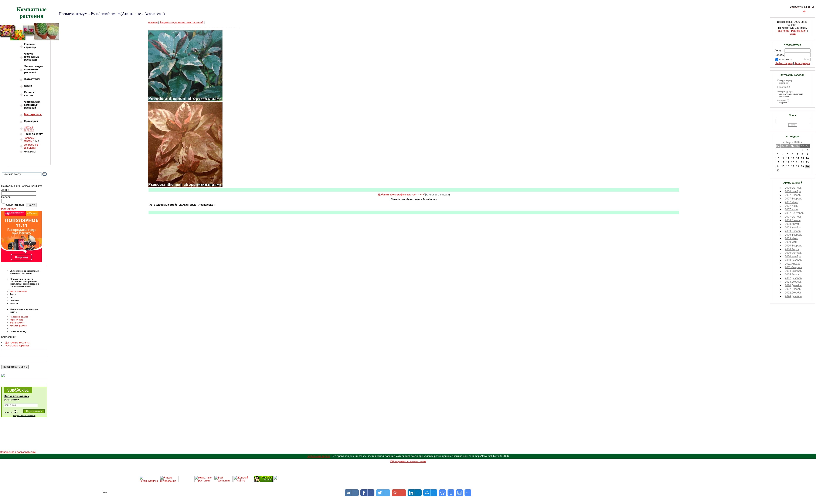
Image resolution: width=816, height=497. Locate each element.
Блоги (28, 85)
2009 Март (791, 238)
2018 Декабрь (793, 281)
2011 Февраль (793, 267)
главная (153, 22)
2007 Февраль (793, 198)
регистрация (9, 208)
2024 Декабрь (793, 296)
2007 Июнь (791, 205)
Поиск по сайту (33, 133)
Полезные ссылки (19, 317)
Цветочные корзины (17, 342)
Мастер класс (33, 114)
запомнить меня (15, 204)
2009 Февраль (793, 234)
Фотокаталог (32, 79)
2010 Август (792, 249)
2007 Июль (791, 209)
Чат (12, 297)
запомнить (785, 59)
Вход (793, 33)
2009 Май (791, 242)
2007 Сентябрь (794, 213)
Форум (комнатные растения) (31, 56)
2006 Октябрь (793, 187)
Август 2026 (792, 142)
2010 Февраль (793, 245)
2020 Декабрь (793, 285)
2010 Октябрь (793, 252)
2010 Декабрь (793, 260)
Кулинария (31, 121)
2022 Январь (792, 289)
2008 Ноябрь (793, 227)
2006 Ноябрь (793, 191)
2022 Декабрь (793, 292)
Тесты (13, 294)
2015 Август (792, 274)
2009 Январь (792, 231)
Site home (783, 30)
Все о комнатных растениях (16, 397)
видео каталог (17, 323)
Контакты (29, 151)
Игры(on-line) (16, 320)
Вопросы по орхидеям (31, 146)
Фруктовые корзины (17, 345)
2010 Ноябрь (793, 256)
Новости (781, 87)
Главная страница (30, 46)
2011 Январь (792, 263)
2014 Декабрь (793, 270)
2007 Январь (792, 195)
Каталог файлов (18, 326)
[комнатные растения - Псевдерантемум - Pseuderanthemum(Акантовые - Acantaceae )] (442, 492)
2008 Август (792, 223)
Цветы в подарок (29, 129)
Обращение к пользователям (17, 452)
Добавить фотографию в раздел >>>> (401, 194)
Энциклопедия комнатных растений (33, 69)
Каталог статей (29, 94)
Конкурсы (782, 80)
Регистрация (798, 30)
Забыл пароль (784, 63)
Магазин (14, 303)
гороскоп (14, 300)
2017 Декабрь (793, 278)
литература (783, 91)
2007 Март (791, 202)
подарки (781, 100)
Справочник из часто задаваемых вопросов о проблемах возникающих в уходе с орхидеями (24, 282)
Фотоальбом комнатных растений (32, 104)
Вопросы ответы (29, 139)
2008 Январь (792, 220)
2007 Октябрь (793, 216)
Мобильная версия (318, 456)
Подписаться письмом (24, 415)
